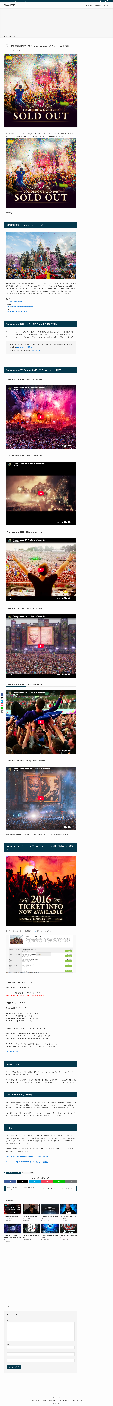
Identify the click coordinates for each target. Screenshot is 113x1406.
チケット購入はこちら (13, 1052)
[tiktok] (103, 1)
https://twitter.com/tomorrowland (16, 311)
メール (9, 1351)
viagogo (34, 931)
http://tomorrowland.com (14, 301)
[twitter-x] (98, 1)
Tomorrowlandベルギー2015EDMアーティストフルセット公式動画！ (28, 1156)
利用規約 (66, 1400)
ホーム (32, 1400)
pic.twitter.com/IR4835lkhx (24, 347)
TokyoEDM (9, 5)
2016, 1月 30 (36, 350)
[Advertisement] (56, 22)
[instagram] (101, 1)
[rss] (105, 1)
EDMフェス (9, 1172)
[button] (10, 1181)
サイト (9, 1358)
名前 (8, 1344)
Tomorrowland (17, 1172)
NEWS (37, 1400)
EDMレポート (59, 1400)
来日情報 (51, 1400)
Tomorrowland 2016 (28, 1172)
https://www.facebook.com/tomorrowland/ (19, 306)
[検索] (107, 1)
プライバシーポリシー (76, 1400)
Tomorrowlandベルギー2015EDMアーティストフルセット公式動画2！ (28, 1162)
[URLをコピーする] (71, 1181)
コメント (10, 1320)
